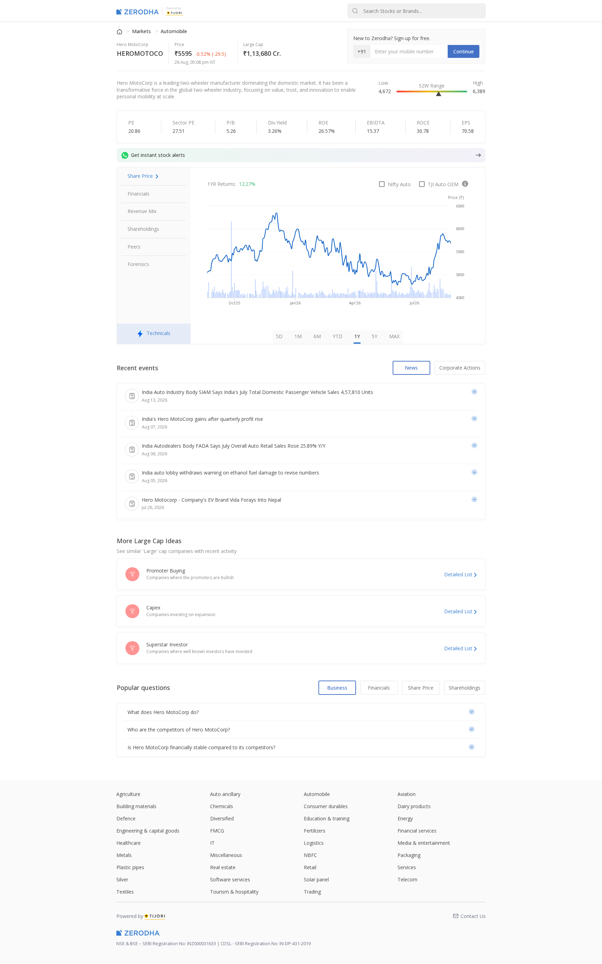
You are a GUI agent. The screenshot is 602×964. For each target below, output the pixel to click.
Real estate (223, 867)
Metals (124, 855)
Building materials (136, 806)
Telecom (407, 879)
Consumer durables (326, 806)
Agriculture (128, 794)
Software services (230, 879)
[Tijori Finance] (174, 12)
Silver (122, 879)
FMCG (217, 830)
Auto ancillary (225, 794)
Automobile (174, 31)
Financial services (417, 830)
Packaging (409, 855)
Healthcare (128, 843)
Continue (463, 51)
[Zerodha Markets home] (137, 11)
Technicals (158, 333)
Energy (405, 818)
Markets (142, 31)
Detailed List (458, 574)
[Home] (120, 31)
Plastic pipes (130, 867)
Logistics (314, 843)
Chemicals (221, 806)
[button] (301, 712)
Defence (126, 818)
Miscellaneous (226, 855)
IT (212, 843)
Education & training (326, 818)
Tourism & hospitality (234, 891)
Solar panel (316, 879)
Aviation (407, 794)
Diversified (222, 818)
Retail (310, 867)
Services (407, 867)
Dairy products (414, 806)
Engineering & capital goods (147, 830)
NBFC (310, 855)
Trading (312, 891)
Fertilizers (314, 830)
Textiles (125, 891)
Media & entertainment (424, 843)
